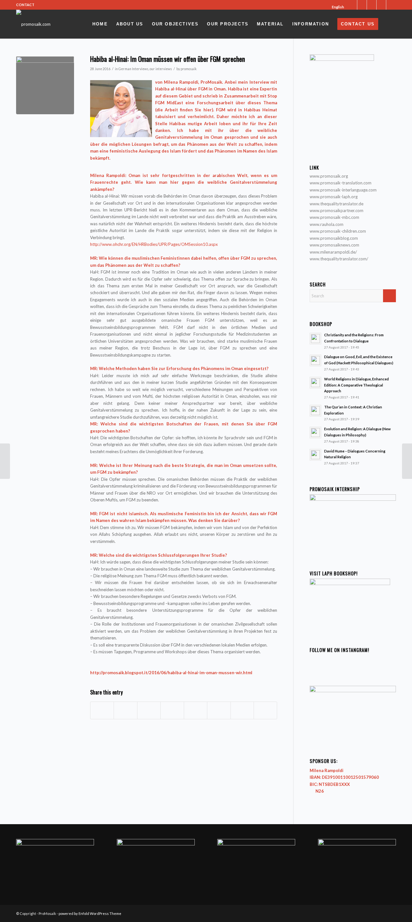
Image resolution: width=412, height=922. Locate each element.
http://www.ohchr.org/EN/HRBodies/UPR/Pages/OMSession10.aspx (154, 244)
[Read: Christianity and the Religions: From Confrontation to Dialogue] (315, 338)
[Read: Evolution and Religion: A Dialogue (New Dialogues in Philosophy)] (315, 432)
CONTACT (25, 5)
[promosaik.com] (33, 24)
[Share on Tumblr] (195, 710)
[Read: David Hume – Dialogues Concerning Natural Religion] (315, 455)
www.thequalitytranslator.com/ (339, 258)
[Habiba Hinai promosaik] (45, 85)
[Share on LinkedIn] (172, 710)
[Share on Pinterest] (148, 710)
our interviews (161, 69)
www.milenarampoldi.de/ (333, 252)
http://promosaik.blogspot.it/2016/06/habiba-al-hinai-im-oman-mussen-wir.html (171, 672)
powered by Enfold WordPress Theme (90, 913)
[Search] (389, 24)
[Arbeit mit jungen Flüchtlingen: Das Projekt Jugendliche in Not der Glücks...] (407, 461)
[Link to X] (352, 5)
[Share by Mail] (265, 710)
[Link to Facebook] (362, 5)
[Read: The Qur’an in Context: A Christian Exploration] (315, 410)
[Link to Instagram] (371, 5)
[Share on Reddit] (242, 710)
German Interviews (133, 69)
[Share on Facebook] (102, 710)
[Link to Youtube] (381, 5)
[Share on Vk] (218, 710)
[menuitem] (336, 7)
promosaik (189, 69)
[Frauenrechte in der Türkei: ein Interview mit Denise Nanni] (5, 461)
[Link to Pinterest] (391, 5)
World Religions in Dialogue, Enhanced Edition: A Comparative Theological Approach (356, 385)
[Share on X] (125, 710)
